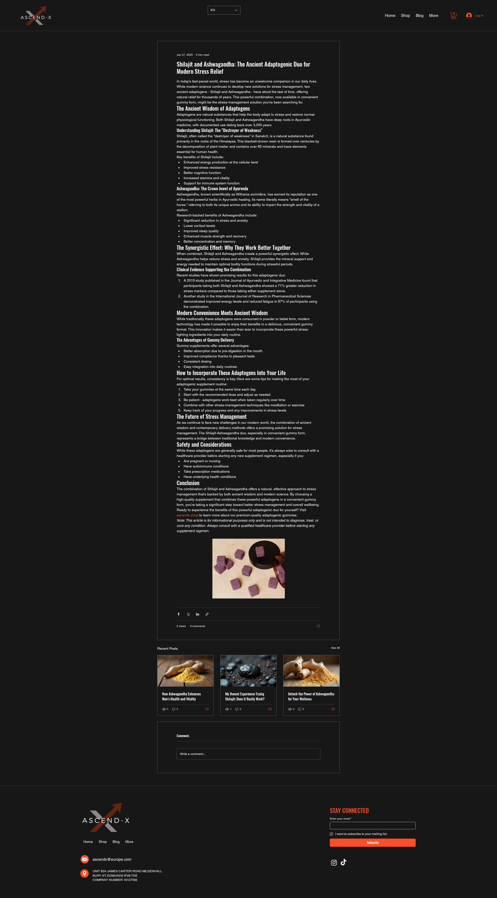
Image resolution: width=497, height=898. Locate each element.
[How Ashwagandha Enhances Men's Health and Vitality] (185, 671)
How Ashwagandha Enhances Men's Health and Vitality (181, 696)
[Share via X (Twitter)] (188, 614)
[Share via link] (207, 614)
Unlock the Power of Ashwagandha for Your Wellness (311, 696)
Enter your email (341, 818)
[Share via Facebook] (178, 614)
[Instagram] (334, 862)
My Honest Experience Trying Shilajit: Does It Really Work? (245, 696)
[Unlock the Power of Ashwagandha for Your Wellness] (311, 671)
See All (335, 647)
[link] (454, 15)
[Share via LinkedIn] (197, 614)
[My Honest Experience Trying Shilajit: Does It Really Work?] (249, 671)
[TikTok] (343, 862)
